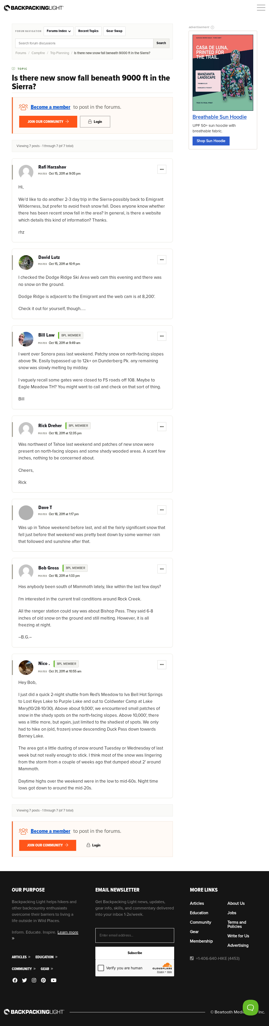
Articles (19, 957)
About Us (236, 903)
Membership (201, 941)
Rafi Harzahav (52, 167)
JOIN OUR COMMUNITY (46, 121)
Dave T (45, 507)
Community (22, 969)
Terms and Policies (236, 924)
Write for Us (238, 936)
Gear (45, 969)
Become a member (50, 107)
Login (97, 121)
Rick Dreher (50, 425)
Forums (20, 53)
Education (44, 957)
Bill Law (46, 335)
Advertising (238, 945)
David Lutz (49, 257)
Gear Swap (114, 31)
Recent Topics (88, 31)
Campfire (38, 53)
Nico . (44, 663)
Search (161, 43)
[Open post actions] (161, 169)
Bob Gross (48, 568)
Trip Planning (59, 53)
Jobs (231, 912)
